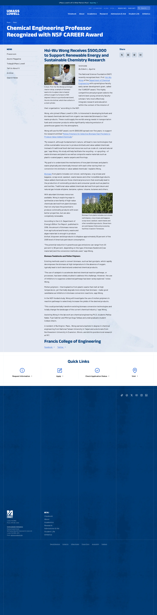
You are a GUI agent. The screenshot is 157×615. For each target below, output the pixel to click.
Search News (12, 77)
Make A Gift (131, 8)
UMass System (75, 544)
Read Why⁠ (93, 3)
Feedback (104, 544)
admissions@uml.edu (17, 535)
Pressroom (11, 54)
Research (104, 14)
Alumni (106, 8)
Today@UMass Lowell (16, 63)
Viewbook (72, 14)
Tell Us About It (13, 68)
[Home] (13, 12)
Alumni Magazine (14, 59)
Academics (92, 14)
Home (8, 22)
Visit (90, 8)
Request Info (122, 8)
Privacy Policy (85, 544)
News (15, 22)
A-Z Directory (97, 8)
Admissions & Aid (118, 14)
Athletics (146, 14)
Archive (10, 73)
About (81, 14)
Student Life (134, 14)
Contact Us (65, 544)
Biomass (48, 174)
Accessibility (95, 544)
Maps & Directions (55, 544)
